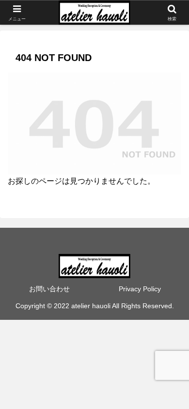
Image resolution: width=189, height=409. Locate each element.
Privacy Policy (140, 289)
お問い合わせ (49, 289)
